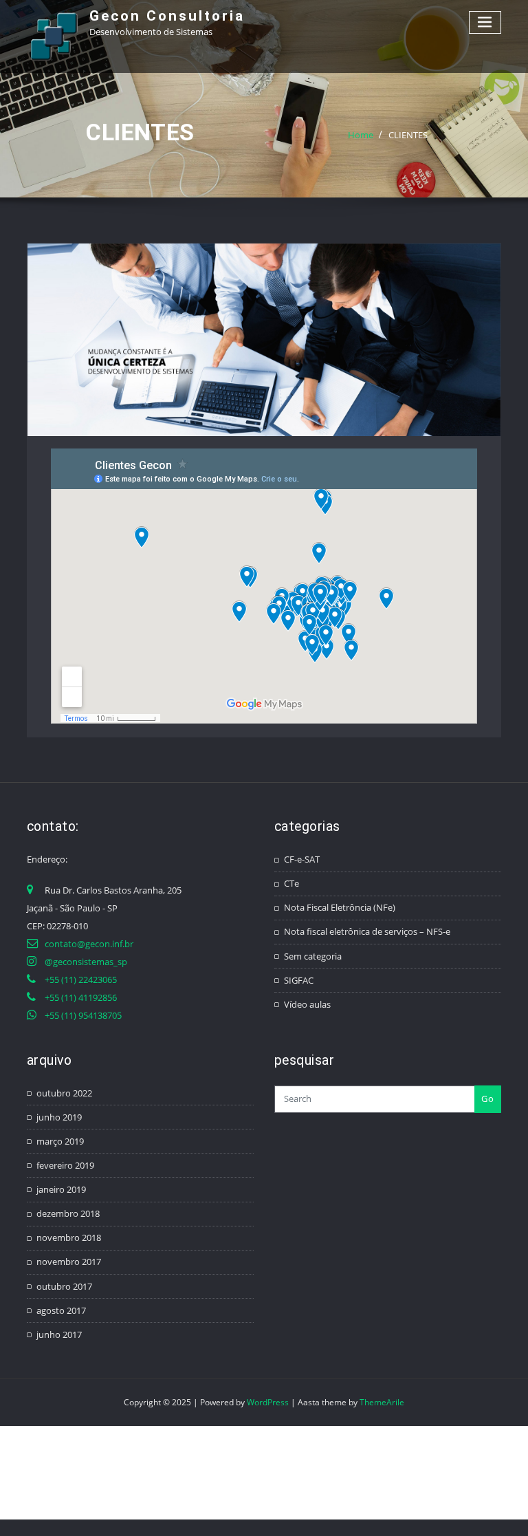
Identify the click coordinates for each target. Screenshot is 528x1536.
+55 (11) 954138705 (83, 1015)
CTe (291, 883)
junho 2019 (59, 1117)
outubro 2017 (64, 1286)
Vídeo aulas (307, 1004)
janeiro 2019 (61, 1189)
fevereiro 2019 (65, 1165)
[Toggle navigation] (485, 22)
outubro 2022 (64, 1093)
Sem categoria (313, 956)
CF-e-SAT (302, 859)
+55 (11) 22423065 (81, 979)
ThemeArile (382, 1402)
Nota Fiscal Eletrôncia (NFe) (339, 907)
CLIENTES (408, 135)
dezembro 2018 (68, 1213)
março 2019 (60, 1141)
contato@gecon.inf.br (89, 944)
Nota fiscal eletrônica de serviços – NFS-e (367, 931)
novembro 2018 (68, 1237)
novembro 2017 (68, 1261)
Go (487, 1098)
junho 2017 (59, 1334)
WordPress (268, 1402)
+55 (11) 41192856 (81, 997)
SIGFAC (299, 980)
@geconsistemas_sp (86, 961)
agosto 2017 (61, 1310)
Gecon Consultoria (167, 16)
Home (360, 135)
